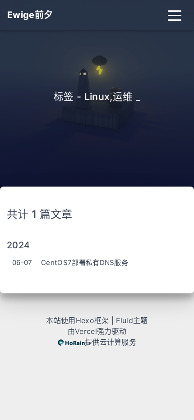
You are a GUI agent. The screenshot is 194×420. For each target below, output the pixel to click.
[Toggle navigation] (174, 15)
